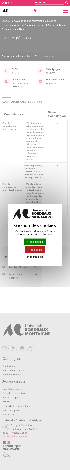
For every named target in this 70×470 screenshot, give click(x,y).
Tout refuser (36, 249)
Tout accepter (36, 241)
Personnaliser (35, 256)
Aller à (5, 2)
